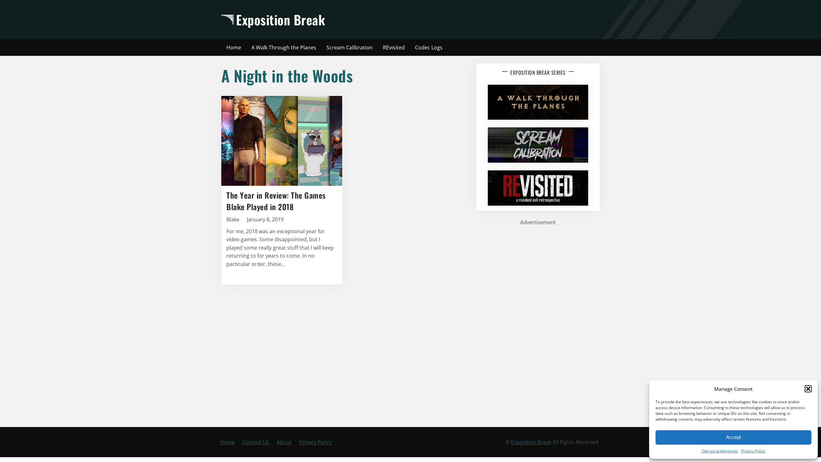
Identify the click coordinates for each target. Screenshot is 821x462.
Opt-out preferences (720, 451)
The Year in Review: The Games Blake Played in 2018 (276, 200)
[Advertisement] (467, 19)
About (284, 442)
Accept (733, 437)
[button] (808, 389)
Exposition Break (280, 19)
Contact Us (255, 442)
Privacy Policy (753, 451)
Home (227, 442)
